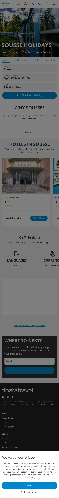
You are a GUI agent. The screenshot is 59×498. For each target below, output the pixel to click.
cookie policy (29, 477)
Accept (29, 485)
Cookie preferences (29, 492)
